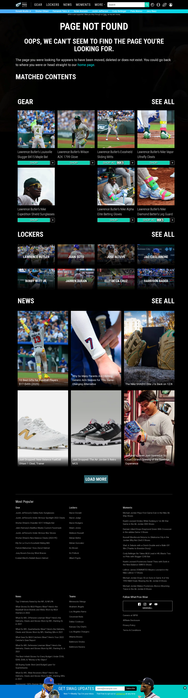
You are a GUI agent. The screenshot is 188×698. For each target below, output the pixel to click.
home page (85, 65)
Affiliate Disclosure (131, 620)
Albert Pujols (75, 558)
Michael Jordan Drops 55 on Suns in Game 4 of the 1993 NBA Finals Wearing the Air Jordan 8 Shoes (146, 579)
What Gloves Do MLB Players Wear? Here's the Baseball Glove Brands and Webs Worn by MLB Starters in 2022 (37, 609)
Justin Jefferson (100, 11)
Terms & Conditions (132, 630)
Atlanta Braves (75, 637)
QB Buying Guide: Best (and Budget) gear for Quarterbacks (35, 666)
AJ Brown (73, 548)
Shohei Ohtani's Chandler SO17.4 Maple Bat (35, 523)
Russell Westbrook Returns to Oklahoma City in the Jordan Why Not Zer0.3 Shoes (146, 539)
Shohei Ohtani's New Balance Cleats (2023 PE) (36, 538)
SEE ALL (163, 102)
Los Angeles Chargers (79, 632)
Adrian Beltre (75, 538)
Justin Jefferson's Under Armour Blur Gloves (36, 533)
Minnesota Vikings (77, 601)
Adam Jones (75, 528)
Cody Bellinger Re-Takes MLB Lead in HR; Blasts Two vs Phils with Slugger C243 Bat (147, 555)
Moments (83, 5)
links (105, 14)
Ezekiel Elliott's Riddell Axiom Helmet (32, 558)
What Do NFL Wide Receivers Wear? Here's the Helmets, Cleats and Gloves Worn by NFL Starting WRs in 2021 (40, 676)
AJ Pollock (74, 553)
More (99, 5)
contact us (120, 694)
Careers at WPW (130, 615)
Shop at (109, 162)
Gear (38, 5)
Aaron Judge (75, 518)
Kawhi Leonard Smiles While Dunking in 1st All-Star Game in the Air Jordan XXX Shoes (146, 522)
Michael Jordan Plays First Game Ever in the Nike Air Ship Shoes (146, 514)
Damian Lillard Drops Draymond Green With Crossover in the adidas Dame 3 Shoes (147, 531)
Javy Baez (151, 11)
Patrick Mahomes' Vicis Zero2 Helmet (33, 548)
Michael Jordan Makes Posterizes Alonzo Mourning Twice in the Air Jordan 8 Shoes (146, 587)
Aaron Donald (75, 513)
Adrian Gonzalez (76, 543)
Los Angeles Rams (77, 611)
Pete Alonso (136, 11)
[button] (170, 4)
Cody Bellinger (119, 11)
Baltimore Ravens (77, 647)
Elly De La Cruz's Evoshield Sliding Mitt (33, 543)
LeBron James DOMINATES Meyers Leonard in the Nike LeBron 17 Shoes (145, 571)
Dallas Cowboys (76, 621)
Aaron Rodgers (76, 523)
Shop (34, 162)
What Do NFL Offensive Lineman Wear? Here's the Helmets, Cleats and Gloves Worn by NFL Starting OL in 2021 (39, 621)
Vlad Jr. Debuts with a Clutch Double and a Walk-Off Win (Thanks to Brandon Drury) (146, 547)
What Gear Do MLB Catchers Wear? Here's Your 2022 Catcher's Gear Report (40, 639)
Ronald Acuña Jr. (23, 11)
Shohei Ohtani (42, 11)
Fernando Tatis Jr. (61, 11)
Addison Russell (76, 533)
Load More (96, 479)
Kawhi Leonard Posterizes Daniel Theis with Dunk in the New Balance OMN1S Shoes (146, 563)
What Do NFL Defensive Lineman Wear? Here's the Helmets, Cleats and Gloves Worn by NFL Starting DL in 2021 (40, 648)
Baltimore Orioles (77, 642)
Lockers (52, 5)
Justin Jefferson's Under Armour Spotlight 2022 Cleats (40, 518)
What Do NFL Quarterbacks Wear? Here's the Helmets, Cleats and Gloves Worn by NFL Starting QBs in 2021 (40, 631)
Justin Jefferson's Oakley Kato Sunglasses (35, 513)
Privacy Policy (129, 625)
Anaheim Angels (76, 606)
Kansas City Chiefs (77, 627)
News (67, 5)
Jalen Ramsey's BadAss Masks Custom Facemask (38, 528)
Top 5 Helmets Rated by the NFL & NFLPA (34, 601)
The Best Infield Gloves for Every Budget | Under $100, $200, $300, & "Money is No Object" (40, 658)
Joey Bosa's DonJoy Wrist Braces (31, 553)
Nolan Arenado (81, 11)
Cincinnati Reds (76, 617)
